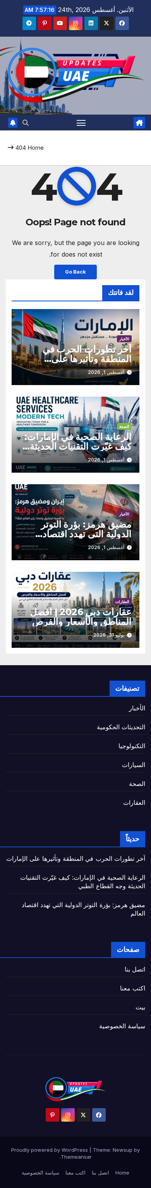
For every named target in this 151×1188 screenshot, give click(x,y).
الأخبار (124, 338)
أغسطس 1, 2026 (106, 372)
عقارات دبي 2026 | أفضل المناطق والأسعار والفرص (81, 616)
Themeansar (76, 1157)
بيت (140, 1007)
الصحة (124, 426)
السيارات (133, 765)
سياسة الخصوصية (122, 1026)
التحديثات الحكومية (121, 727)
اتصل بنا (135, 969)
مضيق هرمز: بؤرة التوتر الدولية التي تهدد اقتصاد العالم (86, 534)
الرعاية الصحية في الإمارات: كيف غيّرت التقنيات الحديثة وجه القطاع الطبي (78, 446)
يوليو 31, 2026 (108, 635)
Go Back (75, 272)
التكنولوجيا (131, 746)
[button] (25, 123)
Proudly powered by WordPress (50, 1150)
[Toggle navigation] (81, 122)
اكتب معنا (132, 988)
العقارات (122, 601)
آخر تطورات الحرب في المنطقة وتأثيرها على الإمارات (87, 358)
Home (35, 147)
